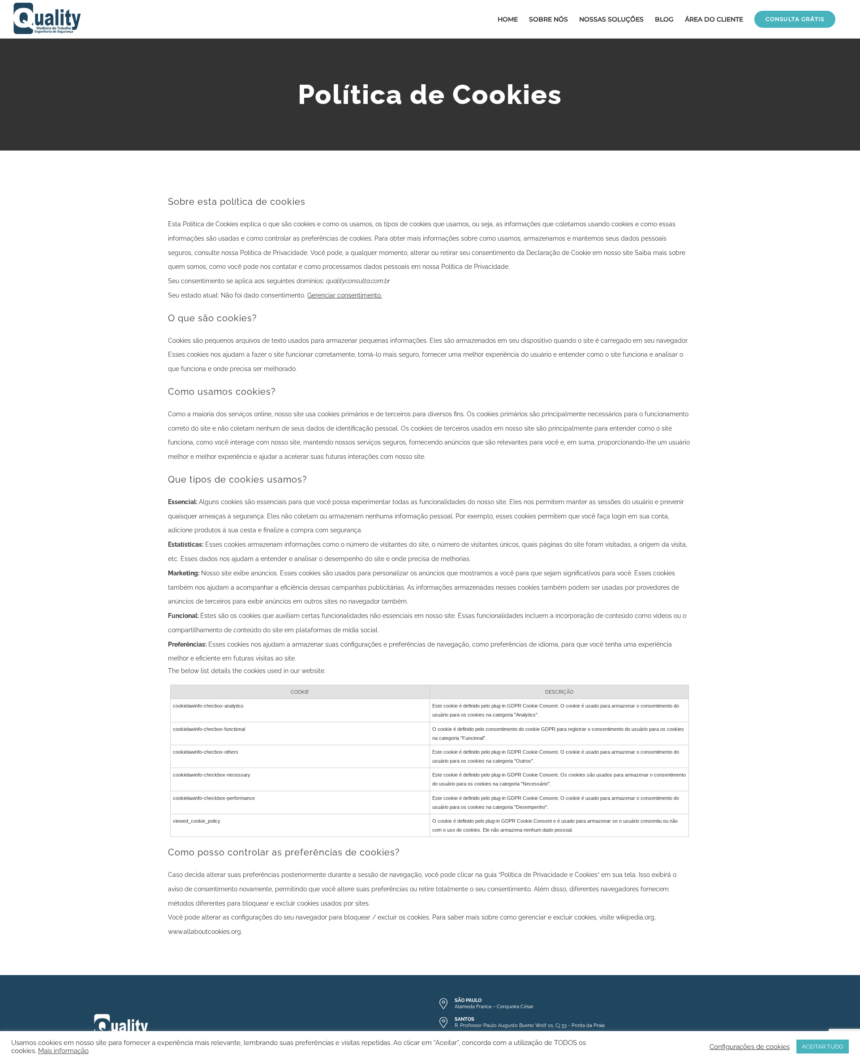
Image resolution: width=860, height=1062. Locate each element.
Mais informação (63, 1050)
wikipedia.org (635, 917)
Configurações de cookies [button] (750, 1046)
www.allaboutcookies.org (204, 931)
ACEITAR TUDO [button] (822, 1046)
